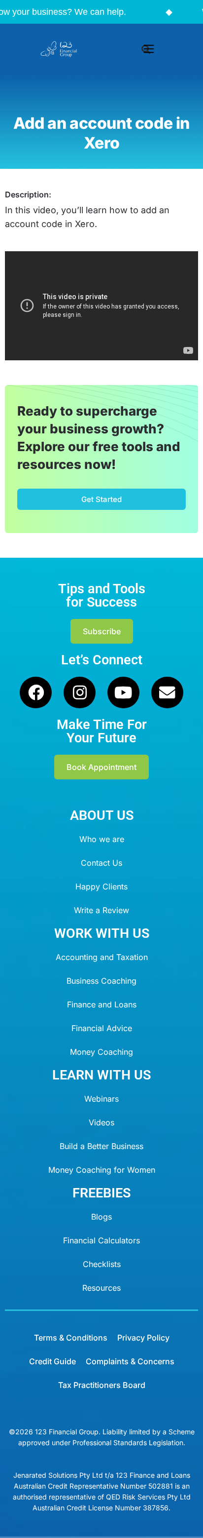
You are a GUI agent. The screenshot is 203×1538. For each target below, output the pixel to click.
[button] (149, 49)
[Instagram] (80, 693)
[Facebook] (36, 693)
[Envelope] (167, 693)
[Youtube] (123, 693)
